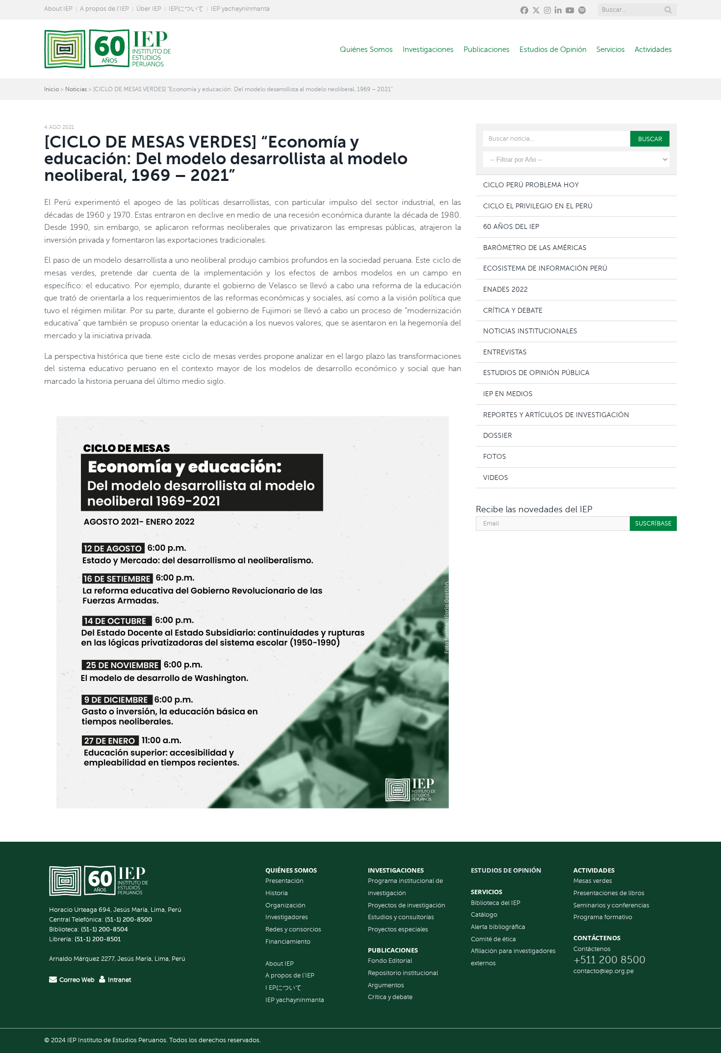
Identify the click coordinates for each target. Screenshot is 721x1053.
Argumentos (386, 985)
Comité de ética (493, 939)
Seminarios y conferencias (611, 905)
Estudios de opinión (506, 870)
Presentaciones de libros (608, 893)
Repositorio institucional (403, 973)
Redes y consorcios (293, 929)
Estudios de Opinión (553, 49)
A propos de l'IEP (289, 975)
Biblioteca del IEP (495, 903)
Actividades (653, 49)
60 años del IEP (511, 226)
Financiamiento (287, 941)
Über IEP (148, 8)
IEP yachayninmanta (240, 8)
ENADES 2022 (505, 289)
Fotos (494, 456)
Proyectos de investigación (406, 905)
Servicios (610, 49)
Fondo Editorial (390, 960)
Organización (285, 905)
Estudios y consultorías (401, 917)
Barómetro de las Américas (535, 247)
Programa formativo (602, 917)
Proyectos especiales (398, 929)
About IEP (58, 8)
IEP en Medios (508, 394)
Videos (495, 477)
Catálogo (484, 914)
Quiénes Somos (366, 49)
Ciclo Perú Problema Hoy (531, 185)
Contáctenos (592, 949)
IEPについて (186, 8)
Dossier (497, 435)
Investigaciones (428, 49)
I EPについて (283, 987)
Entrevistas (505, 352)
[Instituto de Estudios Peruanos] (107, 49)
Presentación (284, 881)
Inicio (51, 89)
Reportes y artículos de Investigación (556, 415)
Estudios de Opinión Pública (536, 372)
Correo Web (77, 980)
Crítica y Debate (512, 310)
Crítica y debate (390, 997)
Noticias (76, 89)
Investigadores (286, 917)
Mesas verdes (592, 881)
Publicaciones (487, 49)
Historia (276, 893)
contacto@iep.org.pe (603, 971)
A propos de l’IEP (104, 8)
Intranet (119, 980)
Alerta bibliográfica (498, 927)
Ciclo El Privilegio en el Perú (537, 206)
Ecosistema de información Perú (545, 268)
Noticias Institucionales (530, 331)
